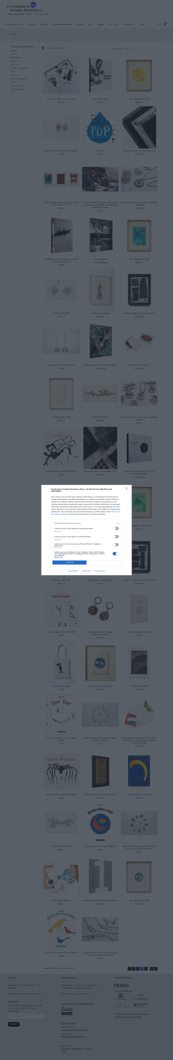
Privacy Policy (100, 571)
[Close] (127, 489)
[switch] (116, 528)
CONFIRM (69, 562)
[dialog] (86, 530)
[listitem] (86, 523)
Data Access (86, 571)
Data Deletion (73, 571)
